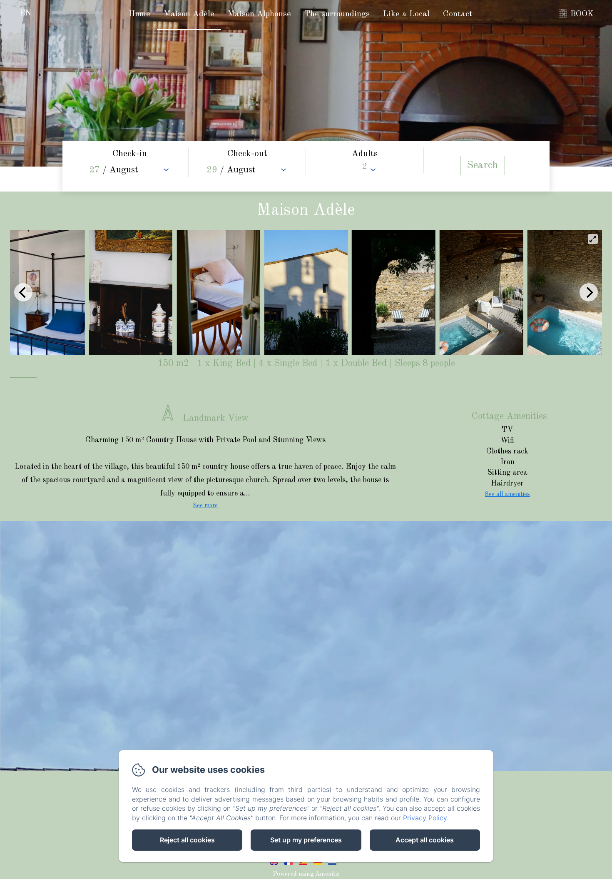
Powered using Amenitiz (306, 874)
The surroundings (337, 14)
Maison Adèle (189, 14)
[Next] (589, 292)
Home (139, 14)
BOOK (582, 14)
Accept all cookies (425, 840)
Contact (458, 14)
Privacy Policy (425, 818)
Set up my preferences (306, 840)
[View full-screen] (593, 239)
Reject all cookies (187, 840)
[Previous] (23, 292)
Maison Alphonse (259, 14)
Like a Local (406, 14)
